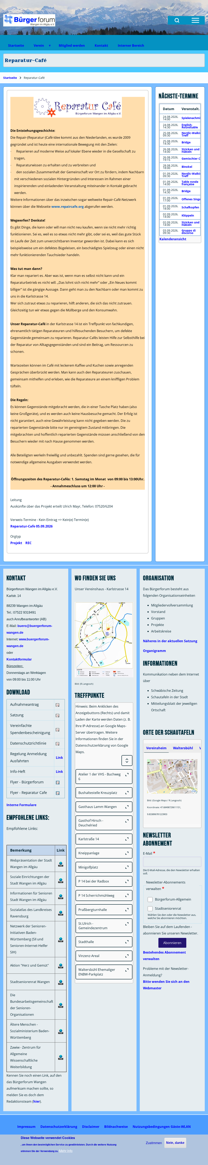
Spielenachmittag (194, 118)
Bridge (186, 142)
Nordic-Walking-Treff (193, 134)
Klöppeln (188, 215)
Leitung (16, 500)
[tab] (156, 748)
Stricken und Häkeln (190, 150)
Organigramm (154, 651)
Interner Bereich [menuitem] (131, 45)
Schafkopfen (190, 207)
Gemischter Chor (193, 158)
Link (59, 757)
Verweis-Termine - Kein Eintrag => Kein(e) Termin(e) (49, 520)
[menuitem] (26, 1126)
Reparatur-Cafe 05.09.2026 (31, 526)
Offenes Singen (192, 199)
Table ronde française (190, 183)
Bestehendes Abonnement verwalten (164, 955)
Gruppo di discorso (189, 231)
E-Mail (147, 853)
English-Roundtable (190, 126)
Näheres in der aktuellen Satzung (170, 641)
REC (28, 543)
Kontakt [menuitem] (101, 45)
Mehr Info (66, 1150)
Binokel (187, 167)
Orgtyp (15, 536)
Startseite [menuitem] (16, 45)
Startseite (10, 78)
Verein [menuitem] (36, 46)
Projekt (16, 543)
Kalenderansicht (172, 239)
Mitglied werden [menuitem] (72, 45)
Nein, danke (175, 1142)
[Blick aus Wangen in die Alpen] (29, 20)
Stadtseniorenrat (168, 908)
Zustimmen (154, 1142)
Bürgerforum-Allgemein (173, 899)
